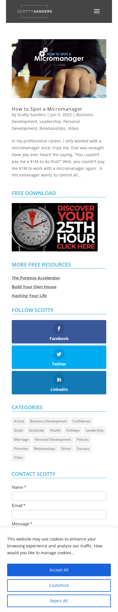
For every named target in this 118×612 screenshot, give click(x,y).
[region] (59, 569)
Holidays (73, 430)
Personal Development (53, 439)
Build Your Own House (34, 286)
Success (83, 448)
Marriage (21, 439)
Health (55, 430)
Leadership (50, 121)
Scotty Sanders (31, 114)
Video (73, 128)
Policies (83, 439)
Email (18, 505)
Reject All (59, 600)
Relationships (53, 128)
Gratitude (36, 430)
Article (19, 421)
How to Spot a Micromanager (47, 109)
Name (19, 487)
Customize (59, 585)
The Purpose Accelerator (36, 278)
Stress (66, 448)
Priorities (21, 448)
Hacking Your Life (29, 295)
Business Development (48, 421)
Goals (18, 430)
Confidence (81, 421)
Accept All (59, 570)
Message (22, 523)
